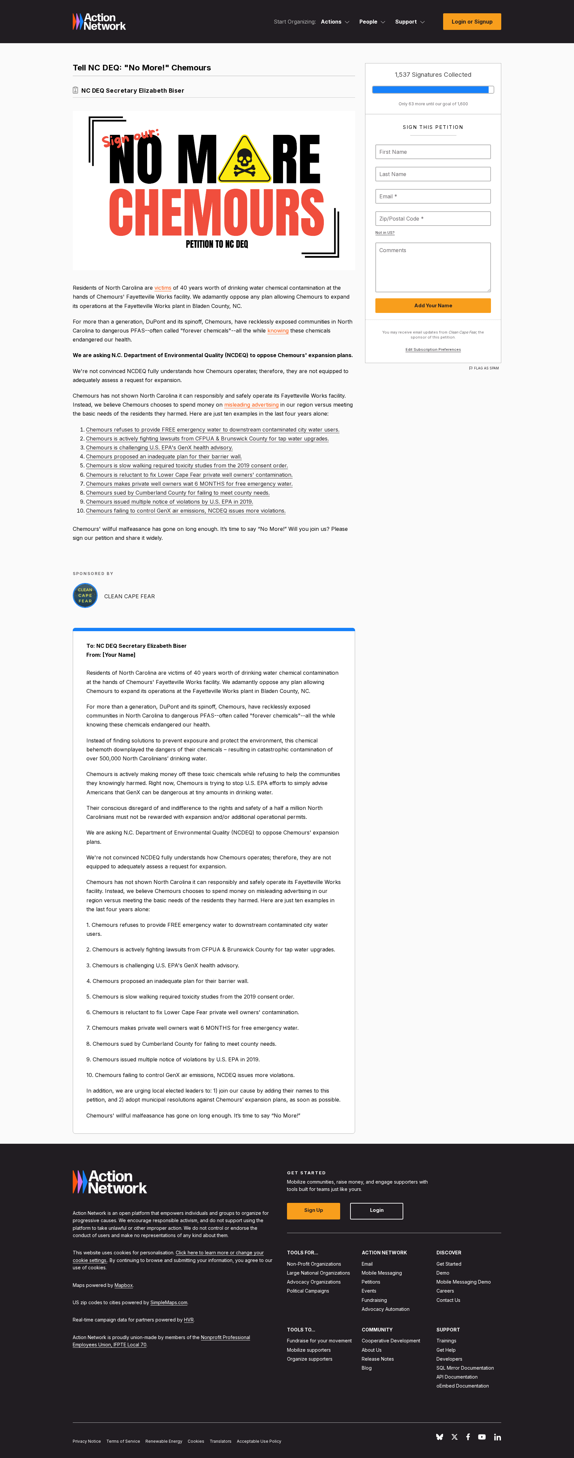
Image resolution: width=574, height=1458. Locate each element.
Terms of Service (123, 1441)
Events (369, 1291)
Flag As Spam (486, 368)
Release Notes (378, 1359)
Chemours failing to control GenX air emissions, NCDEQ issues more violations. (186, 510)
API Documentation (457, 1377)
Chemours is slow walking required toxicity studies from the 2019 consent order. (187, 465)
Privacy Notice (87, 1441)
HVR (189, 1319)
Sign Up (313, 1210)
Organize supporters (310, 1359)
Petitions (371, 1282)
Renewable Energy (163, 1441)
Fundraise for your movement (319, 1340)
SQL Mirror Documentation (465, 1368)
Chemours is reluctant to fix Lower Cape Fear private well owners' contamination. (189, 474)
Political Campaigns (308, 1291)
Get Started (448, 1264)
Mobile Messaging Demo (463, 1282)
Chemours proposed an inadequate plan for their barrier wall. (164, 456)
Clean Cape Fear (129, 596)
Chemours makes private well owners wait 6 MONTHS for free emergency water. (189, 483)
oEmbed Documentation (462, 1386)
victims (162, 287)
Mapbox (124, 1285)
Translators (221, 1441)
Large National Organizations (318, 1273)
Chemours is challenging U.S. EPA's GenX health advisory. (159, 447)
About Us (372, 1349)
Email (367, 1264)
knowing (278, 330)
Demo (442, 1273)
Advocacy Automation (386, 1309)
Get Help (446, 1349)
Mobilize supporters (309, 1349)
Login (377, 1210)
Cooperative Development (391, 1340)
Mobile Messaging (382, 1273)
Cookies (196, 1441)
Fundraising (374, 1300)
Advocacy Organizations (314, 1282)
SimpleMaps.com (168, 1302)
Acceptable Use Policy (259, 1441)
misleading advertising (251, 404)
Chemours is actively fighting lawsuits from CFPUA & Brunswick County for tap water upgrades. (207, 438)
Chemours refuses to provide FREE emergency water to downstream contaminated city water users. (212, 429)
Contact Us (448, 1300)
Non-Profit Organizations (314, 1264)
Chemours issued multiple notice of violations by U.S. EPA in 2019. (169, 501)
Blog (367, 1368)
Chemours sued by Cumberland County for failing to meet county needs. (178, 492)
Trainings (446, 1340)
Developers (449, 1359)
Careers (445, 1291)
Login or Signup (472, 21)
